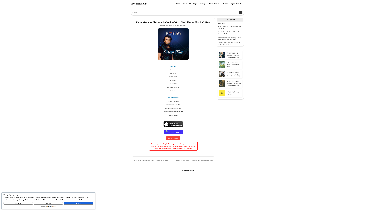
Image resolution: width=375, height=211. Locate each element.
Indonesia (177, 25)
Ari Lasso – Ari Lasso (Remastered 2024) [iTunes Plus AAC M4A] (233, 74)
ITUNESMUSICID (139, 4)
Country (202, 4)
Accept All (78, 203)
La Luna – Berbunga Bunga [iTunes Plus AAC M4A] (234, 64)
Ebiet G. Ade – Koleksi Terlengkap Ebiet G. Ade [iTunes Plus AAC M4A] (234, 83)
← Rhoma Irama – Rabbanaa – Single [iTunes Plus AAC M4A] (150, 160)
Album (184, 4)
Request (225, 4)
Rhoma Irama (183, 25)
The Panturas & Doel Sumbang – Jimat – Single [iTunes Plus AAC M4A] (230, 38)
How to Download (214, 4)
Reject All (48, 203)
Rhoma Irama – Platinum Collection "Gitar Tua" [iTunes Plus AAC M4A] (173, 22)
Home (178, 4)
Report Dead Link (236, 4)
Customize (18, 203)
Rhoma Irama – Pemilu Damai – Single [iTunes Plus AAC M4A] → (195, 160)
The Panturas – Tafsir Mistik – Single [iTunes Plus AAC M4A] (229, 43)
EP (190, 4)
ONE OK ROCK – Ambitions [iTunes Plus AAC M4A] (233, 93)
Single (195, 4)
